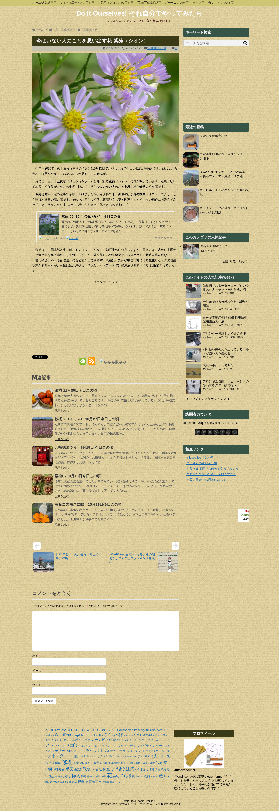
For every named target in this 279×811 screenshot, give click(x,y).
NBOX (102, 730)
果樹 (87, 768)
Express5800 (64, 730)
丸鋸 (160, 756)
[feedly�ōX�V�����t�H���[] (82, 363)
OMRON (111, 730)
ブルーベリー (113, 751)
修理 (67, 762)
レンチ (133, 756)
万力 (154, 756)
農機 (232, 293)
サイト (36, 685)
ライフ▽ (198, 2)
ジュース (146, 740)
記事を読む (62, 410)
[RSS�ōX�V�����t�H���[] (91, 363)
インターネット (62, 740)
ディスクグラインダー (145, 745)
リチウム (102, 756)
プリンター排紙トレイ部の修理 (224, 333)
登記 (51, 776)
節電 (83, 776)
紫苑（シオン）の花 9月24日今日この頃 (90, 216)
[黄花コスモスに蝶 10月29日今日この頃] (42, 516)
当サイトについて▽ (221, 2)
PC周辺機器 (236, 337)
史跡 (111, 763)
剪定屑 (103, 763)
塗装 (145, 763)
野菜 (74, 782)
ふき (133, 735)
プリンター (128, 751)
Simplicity (138, 730)
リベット (114, 756)
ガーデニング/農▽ (177, 2)
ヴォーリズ (143, 756)
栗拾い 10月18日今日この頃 (78, 476)
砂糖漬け (59, 776)
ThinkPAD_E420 (154, 730)
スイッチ (164, 739)
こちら (234, 398)
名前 (36, 656)
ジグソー (128, 740)
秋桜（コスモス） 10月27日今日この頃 (87, 419)
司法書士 (120, 763)
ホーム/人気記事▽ (44, 2)
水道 (152, 769)
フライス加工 (92, 751)
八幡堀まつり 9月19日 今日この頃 (84, 447)
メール (38, 670)
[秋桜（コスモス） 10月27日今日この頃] (42, 430)
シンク (120, 740)
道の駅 (54, 782)
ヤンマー (91, 756)
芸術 (116, 776)
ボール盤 (71, 756)
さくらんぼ (113, 734)
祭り (68, 776)
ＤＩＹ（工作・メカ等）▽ (77, 2)
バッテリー (56, 751)
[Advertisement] (66, 313)
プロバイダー (153, 751)
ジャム (137, 740)
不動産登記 (236, 325)
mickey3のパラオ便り (201, 457)
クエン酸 (111, 740)
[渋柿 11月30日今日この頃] (42, 401)
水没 (137, 769)
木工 (232, 369)
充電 (76, 763)
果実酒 (78, 769)
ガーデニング (237, 309)
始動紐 (151, 763)
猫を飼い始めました (214, 246)
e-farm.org (59, 238)
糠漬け (90, 776)
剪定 (96, 763)
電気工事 (95, 782)
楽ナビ (110, 769)
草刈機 (125, 776)
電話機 (106, 782)
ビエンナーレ (73, 751)
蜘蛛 (138, 776)
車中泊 (154, 776)
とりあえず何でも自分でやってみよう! (212, 468)
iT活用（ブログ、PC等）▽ (115, 2)
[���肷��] (113, 362)
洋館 (157, 769)
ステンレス (87, 745)
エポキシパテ (81, 739)
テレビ (108, 746)
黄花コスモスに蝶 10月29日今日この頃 (88, 504)
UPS (165, 730)
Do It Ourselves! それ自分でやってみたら (139, 13)
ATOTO (49, 730)
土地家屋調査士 (134, 763)
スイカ (154, 740)
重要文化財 (65, 782)
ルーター (124, 756)
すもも (127, 735)
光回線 (83, 763)
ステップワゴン (62, 745)
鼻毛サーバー (117, 782)
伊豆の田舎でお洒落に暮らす (206, 479)
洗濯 (163, 769)
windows (49, 735)
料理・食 (234, 389)
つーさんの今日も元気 (201, 463)
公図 (90, 763)
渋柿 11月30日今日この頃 (76, 390)
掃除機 (57, 769)
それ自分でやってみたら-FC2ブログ (211, 474)
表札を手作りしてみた (218, 365)
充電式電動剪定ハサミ (215, 136)
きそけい (98, 735)
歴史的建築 (124, 769)
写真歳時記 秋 (156, 48)
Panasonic (124, 730)
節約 (76, 775)
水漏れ (144, 769)
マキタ (82, 756)
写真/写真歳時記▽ (149, 2)
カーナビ (98, 740)
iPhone (85, 730)
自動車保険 (100, 776)
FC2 (77, 730)
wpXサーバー (83, 735)
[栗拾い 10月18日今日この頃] (42, 487)
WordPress (64, 734)
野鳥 (81, 782)
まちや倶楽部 (145, 735)
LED (94, 730)
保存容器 (56, 763)
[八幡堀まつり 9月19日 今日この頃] (42, 459)
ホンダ (57, 756)
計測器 (145, 776)
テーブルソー (121, 745)
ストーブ (99, 746)
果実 (69, 769)
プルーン (140, 751)
